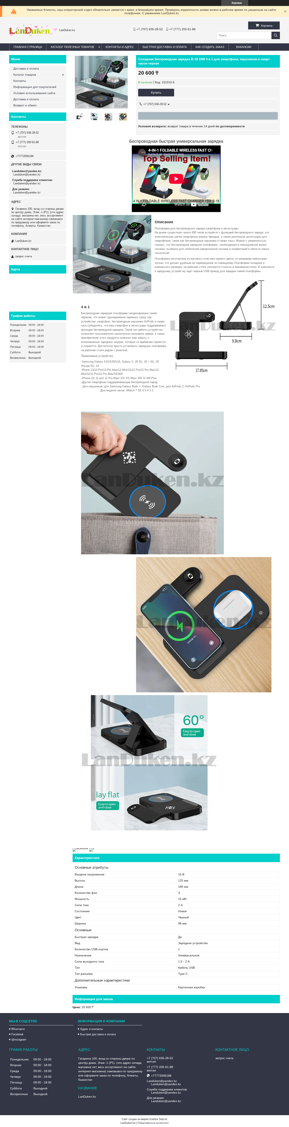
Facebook (17, 1034)
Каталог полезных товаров (72, 47)
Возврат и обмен (25, 105)
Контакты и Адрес (120, 47)
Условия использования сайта (34, 93)
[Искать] (275, 35)
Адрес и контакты (91, 1029)
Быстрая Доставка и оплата (165, 47)
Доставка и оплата (26, 68)
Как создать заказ (209, 47)
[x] (91, 848)
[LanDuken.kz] (33, 34)
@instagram (18, 1039)
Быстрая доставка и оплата (98, 1034)
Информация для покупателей (34, 87)
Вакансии (243, 47)
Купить (156, 92)
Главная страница (28, 47)
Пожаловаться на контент (153, 1123)
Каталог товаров (24, 74)
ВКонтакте (18, 1029)
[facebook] (80, 848)
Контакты (19, 80)
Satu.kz (163, 1119)
